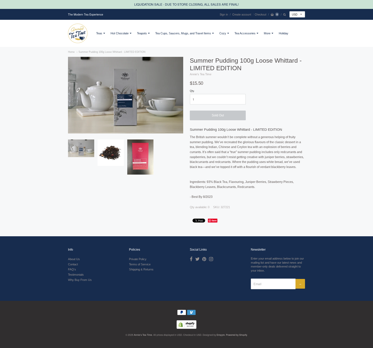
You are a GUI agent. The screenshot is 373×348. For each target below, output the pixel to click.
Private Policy (137, 259)
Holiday (283, 33)
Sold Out (218, 115)
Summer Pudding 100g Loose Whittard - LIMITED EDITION (111, 51)
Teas (99, 33)
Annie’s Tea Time (200, 74)
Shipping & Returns (141, 269)
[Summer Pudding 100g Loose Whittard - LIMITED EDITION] (81, 148)
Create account (241, 14)
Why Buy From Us (80, 279)
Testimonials (76, 274)
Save (214, 220)
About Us (74, 259)
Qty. (192, 90)
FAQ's (72, 269)
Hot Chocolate (120, 33)
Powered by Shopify (236, 334)
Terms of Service (140, 264)
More (267, 33)
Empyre (221, 334)
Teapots (142, 33)
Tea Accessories (244, 33)
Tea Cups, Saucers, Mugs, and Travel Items (183, 33)
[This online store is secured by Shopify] (186, 327)
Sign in (224, 14)
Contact (73, 264)
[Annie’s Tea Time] (77, 33)
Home (71, 51)
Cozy (222, 33)
